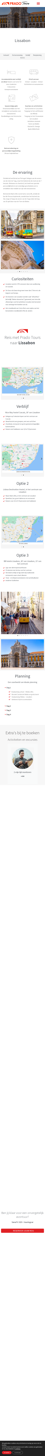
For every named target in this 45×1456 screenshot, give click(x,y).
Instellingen (17, 1452)
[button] (38, 3)
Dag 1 (9, 688)
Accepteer (6, 1452)
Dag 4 (9, 714)
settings (17, 1449)
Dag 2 (9, 706)
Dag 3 (9, 710)
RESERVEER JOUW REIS (23, 1231)
